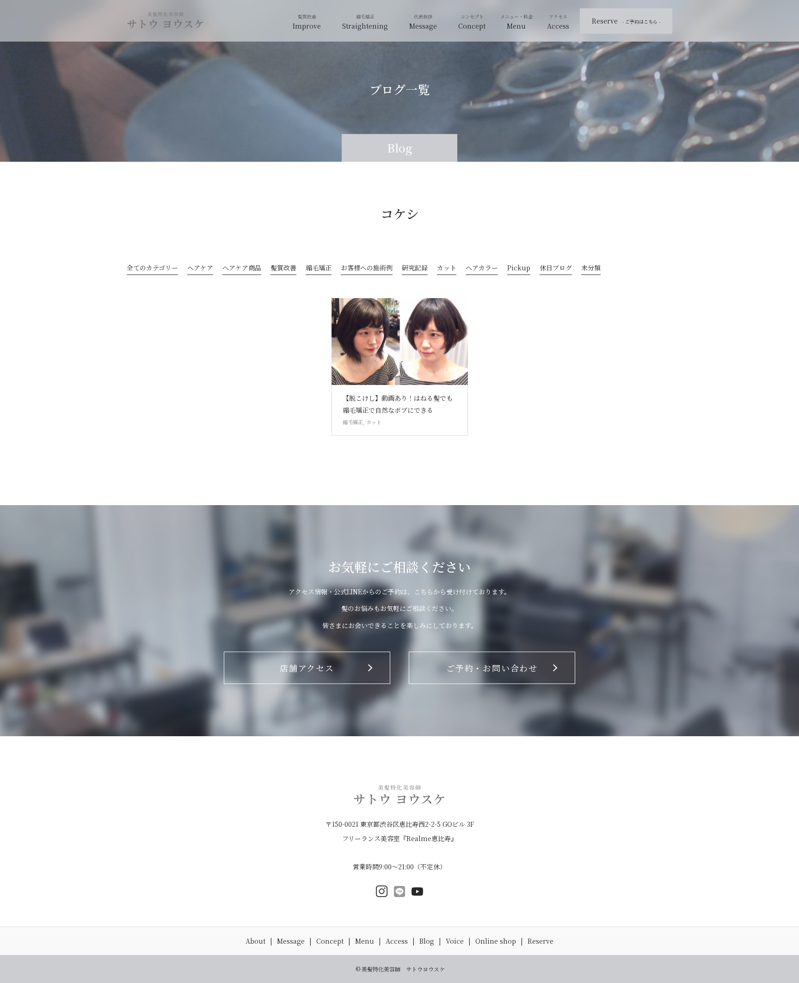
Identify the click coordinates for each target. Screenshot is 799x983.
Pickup (518, 268)
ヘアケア (200, 268)
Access (558, 26)
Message (423, 26)
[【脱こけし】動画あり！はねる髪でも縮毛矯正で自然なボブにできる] (400, 341)
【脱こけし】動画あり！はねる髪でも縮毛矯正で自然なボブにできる (398, 403)
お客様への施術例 (367, 268)
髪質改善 (283, 268)
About (255, 941)
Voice (455, 941)
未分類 (591, 268)
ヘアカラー (482, 268)
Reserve (626, 20)
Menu (516, 26)
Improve (307, 26)
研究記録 (415, 268)
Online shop (495, 941)
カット (446, 268)
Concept (472, 26)
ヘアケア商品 (241, 268)
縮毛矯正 (319, 268)
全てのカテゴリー (152, 268)
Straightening (365, 26)
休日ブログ (556, 268)
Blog (426, 941)
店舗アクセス (307, 668)
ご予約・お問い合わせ (492, 668)
